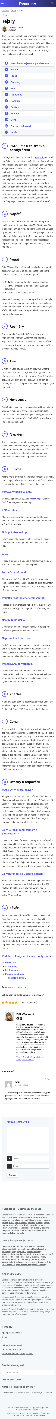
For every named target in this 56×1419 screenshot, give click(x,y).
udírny (34, 1259)
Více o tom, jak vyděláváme (23, 1293)
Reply (49, 1079)
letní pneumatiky (24, 1254)
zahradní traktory (24, 1262)
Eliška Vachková (15, 28)
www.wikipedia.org (17, 987)
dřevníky (40, 1246)
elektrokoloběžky (37, 1249)
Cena (13, 120)
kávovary (6, 1254)
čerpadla (6, 1246)
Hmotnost (16, 94)
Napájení (15, 101)
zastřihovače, (39, 1262)
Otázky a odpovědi (21, 126)
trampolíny (25, 1259)
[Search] (52, 3)
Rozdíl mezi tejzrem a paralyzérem (30, 63)
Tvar (13, 88)
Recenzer (5, 11)
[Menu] (3, 3)
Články (13, 11)
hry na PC (21, 1251)
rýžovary (46, 1220)
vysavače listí (8, 1262)
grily (14, 1251)
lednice (31, 1222)
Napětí (14, 69)
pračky (5, 1222)
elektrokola (23, 1249)
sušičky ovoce (38, 1257)
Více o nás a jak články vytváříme (30, 1057)
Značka (15, 113)
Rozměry (16, 82)
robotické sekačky (22, 1257)
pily (11, 1257)
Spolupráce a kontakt (25, 1060)
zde (38, 1410)
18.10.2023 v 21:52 (21, 1085)
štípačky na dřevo (10, 1259)
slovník (20, 1379)
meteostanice (40, 1254)
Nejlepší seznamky (37, 1265)
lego (13, 1254)
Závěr (14, 132)
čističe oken (17, 1246)
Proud (14, 76)
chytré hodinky (34, 1251)
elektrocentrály (9, 1249)
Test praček (21, 1265)
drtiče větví (29, 1246)
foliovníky (6, 1251)
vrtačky (41, 1259)
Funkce (15, 107)
